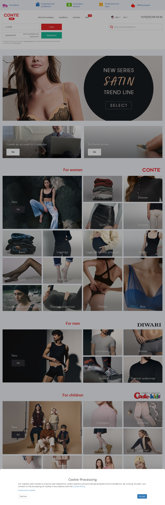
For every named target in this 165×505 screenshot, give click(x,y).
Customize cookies (26, 490)
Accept (142, 496)
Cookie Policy (79, 486)
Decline (23, 496)
